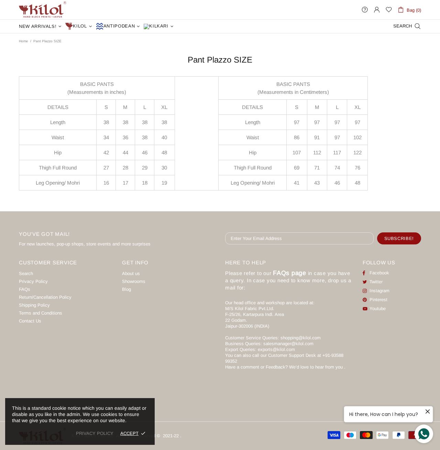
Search (26, 273)
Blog (126, 289)
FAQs (24, 289)
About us (131, 273)
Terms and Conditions (40, 313)
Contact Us (30, 320)
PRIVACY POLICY (94, 433)
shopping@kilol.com (300, 337)
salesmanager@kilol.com (288, 343)
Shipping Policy (34, 305)
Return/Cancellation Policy (45, 297)
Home (23, 41)
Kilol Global (42, 10)
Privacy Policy (33, 281)
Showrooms (133, 281)
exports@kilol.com (276, 349)
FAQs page (289, 273)
